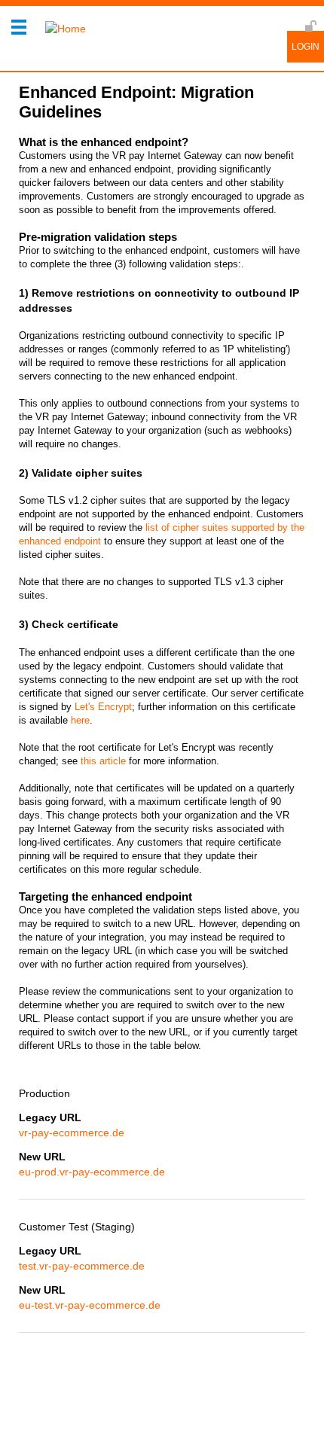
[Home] (62, 28)
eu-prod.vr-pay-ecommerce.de (92, 1172)
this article (103, 761)
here (80, 720)
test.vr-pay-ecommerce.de (82, 1266)
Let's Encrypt (103, 706)
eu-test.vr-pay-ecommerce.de (89, 1305)
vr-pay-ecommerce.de (71, 1133)
